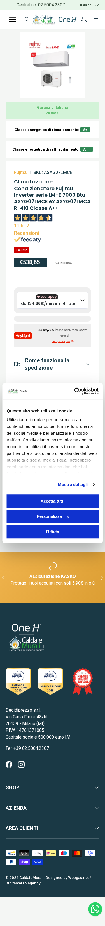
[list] (52, 64)
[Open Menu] (13, 19)
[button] (96, 19)
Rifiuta (52, 531)
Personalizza (49, 516)
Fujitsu (21, 172)
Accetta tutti (52, 501)
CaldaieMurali (31, 877)
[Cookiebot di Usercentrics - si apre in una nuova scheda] (75, 391)
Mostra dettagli (73, 484)
